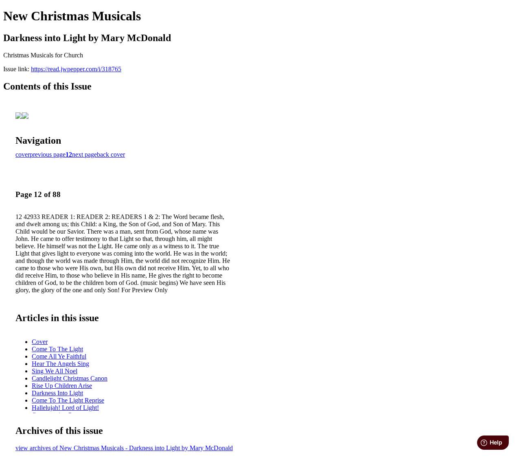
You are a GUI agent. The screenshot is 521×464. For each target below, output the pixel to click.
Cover (40, 341)
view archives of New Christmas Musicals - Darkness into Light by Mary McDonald (124, 447)
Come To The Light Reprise (68, 400)
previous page (48, 154)
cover (22, 154)
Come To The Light (57, 349)
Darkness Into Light (57, 393)
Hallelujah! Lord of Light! (65, 407)
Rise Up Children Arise (62, 385)
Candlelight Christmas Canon (69, 378)
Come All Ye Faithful (59, 356)
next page (84, 154)
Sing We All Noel (54, 371)
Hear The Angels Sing (60, 363)
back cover (111, 154)
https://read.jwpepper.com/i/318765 (76, 69)
